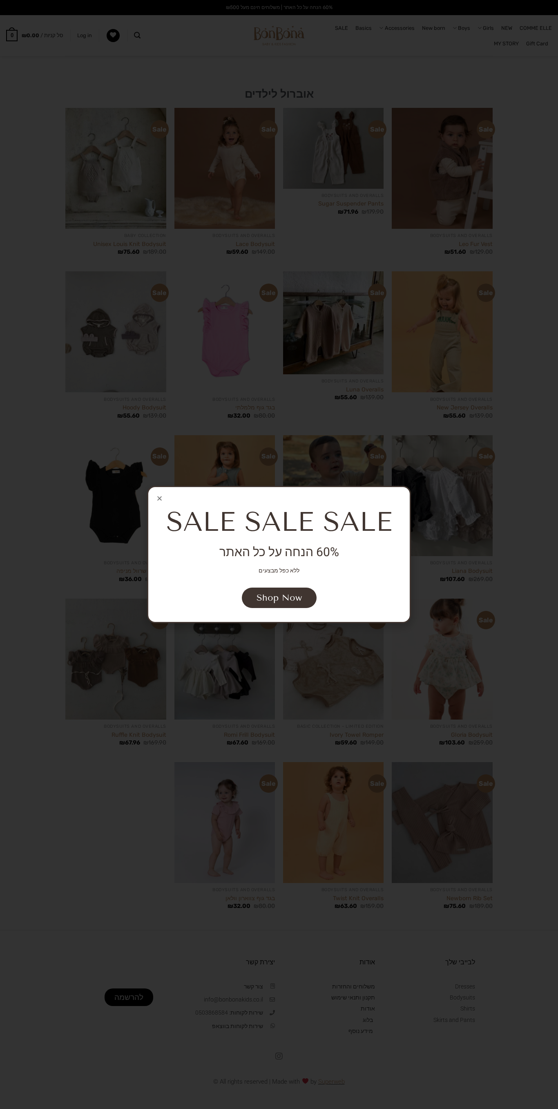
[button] (159, 498)
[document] (279, 554)
